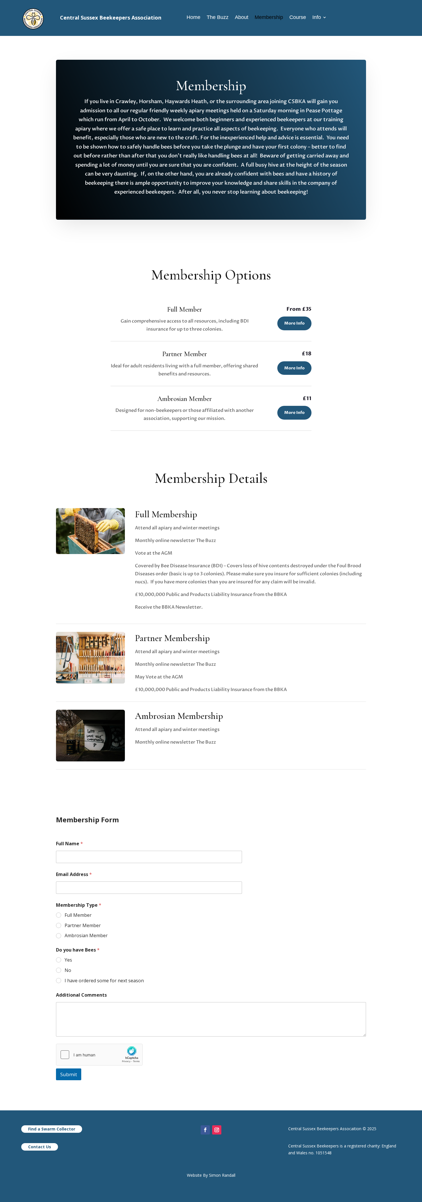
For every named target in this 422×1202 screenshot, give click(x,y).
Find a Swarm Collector (51, 1129)
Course (297, 17)
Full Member (78, 915)
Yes (68, 960)
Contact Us (39, 1146)
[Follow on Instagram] (216, 1130)
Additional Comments (81, 995)
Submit (68, 1074)
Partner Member (83, 926)
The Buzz (218, 17)
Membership (269, 17)
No (68, 970)
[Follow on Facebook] (205, 1130)
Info (316, 17)
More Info (294, 323)
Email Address (74, 874)
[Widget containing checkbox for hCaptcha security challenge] (99, 1055)
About (241, 17)
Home (193, 17)
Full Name (69, 843)
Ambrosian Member (86, 936)
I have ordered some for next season (104, 981)
